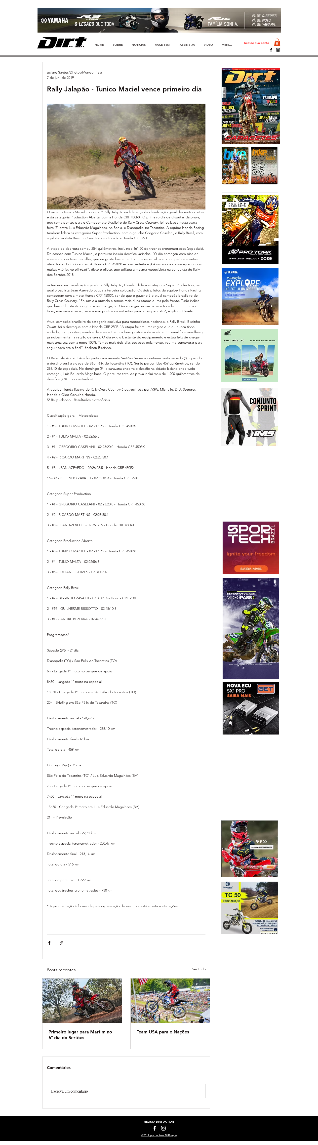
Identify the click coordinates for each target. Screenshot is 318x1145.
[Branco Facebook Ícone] (155, 1128)
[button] (277, 42)
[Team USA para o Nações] (170, 1001)
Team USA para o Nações (163, 1032)
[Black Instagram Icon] (278, 49)
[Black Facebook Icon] (271, 49)
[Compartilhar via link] (61, 943)
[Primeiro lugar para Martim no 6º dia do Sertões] (82, 1001)
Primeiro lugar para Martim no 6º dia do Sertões (80, 1034)
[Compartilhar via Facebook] (49, 943)
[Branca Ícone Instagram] (163, 1128)
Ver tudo (199, 969)
